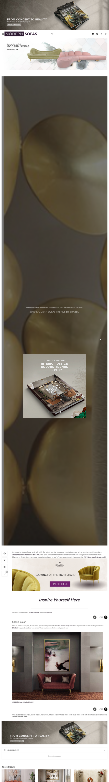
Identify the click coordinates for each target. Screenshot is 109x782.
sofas (25, 716)
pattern (20, 716)
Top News (79, 308)
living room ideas (70, 715)
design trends (35, 715)
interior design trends (56, 715)
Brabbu (29, 308)
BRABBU (14, 628)
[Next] (105, 617)
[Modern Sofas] (20, 34)
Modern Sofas (54, 308)
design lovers (25, 715)
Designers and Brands (40, 308)
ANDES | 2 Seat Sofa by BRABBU (23, 702)
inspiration (44, 715)
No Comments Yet (13, 750)
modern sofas (92, 715)
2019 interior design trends (65, 626)
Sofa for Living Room (67, 308)
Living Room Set (82, 715)
